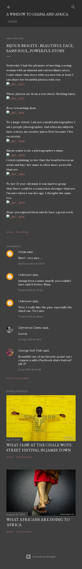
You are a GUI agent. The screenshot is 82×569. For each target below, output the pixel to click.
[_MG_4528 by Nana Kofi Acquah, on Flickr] (15, 217)
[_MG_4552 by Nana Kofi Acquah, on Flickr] (15, 98)
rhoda (22, 252)
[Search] (73, 6)
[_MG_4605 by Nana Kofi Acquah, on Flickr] (15, 202)
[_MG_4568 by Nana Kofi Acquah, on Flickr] (15, 141)
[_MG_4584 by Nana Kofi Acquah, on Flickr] (15, 174)
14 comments (23, 531)
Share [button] (9, 232)
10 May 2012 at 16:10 (29, 339)
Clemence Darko (30, 328)
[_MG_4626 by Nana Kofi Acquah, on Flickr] (15, 113)
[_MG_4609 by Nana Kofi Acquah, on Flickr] (15, 155)
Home (12, 21)
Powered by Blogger (44, 556)
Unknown (25, 275)
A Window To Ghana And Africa (37, 14)
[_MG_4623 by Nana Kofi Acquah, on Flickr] (15, 84)
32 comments (24, 456)
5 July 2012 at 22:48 (29, 369)
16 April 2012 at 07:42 (30, 290)
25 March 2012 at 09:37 (31, 263)
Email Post (22, 232)
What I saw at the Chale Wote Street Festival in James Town (38, 447)
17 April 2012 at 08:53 (30, 316)
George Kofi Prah (30, 350)
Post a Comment (17, 378)
